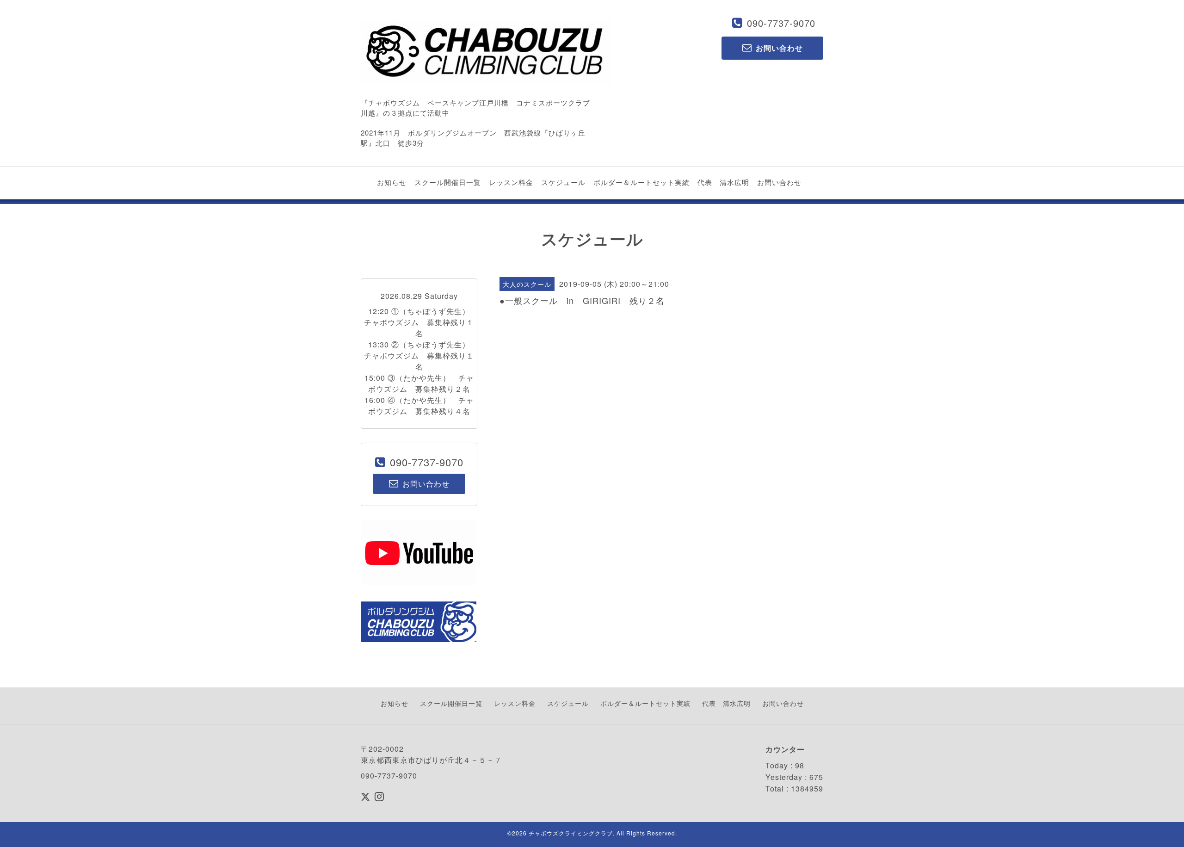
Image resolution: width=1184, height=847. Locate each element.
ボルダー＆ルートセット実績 (641, 182)
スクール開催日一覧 (447, 182)
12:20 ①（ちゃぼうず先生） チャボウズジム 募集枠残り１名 (421, 322)
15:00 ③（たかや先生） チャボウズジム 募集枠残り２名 (419, 383)
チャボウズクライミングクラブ (571, 833)
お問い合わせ (779, 182)
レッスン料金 (511, 182)
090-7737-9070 (781, 23)
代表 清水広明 (723, 182)
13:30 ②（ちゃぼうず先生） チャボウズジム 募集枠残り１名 (421, 355)
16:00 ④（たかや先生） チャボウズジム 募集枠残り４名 (419, 405)
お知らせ (392, 182)
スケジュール (563, 182)
